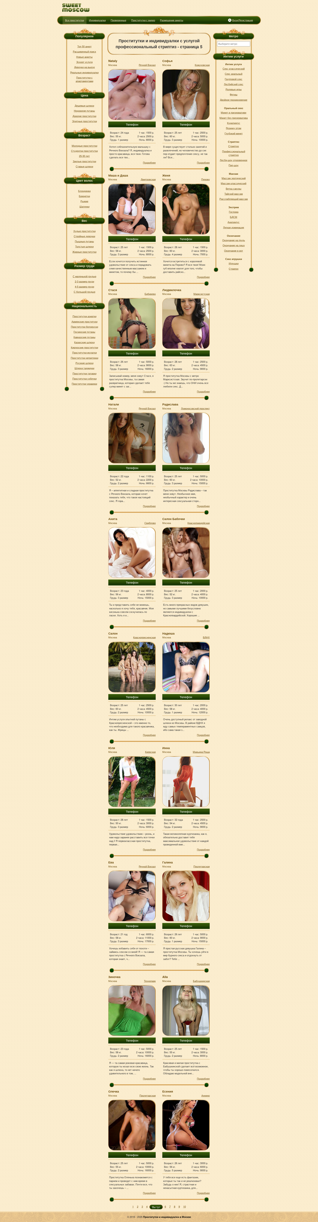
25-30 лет (84, 156)
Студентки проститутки (84, 151)
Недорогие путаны (84, 110)
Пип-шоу (233, 165)
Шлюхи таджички (84, 368)
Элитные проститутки (84, 121)
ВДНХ (206, 637)
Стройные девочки (84, 236)
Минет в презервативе (233, 112)
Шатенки (84, 206)
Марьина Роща (201, 752)
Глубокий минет (234, 133)
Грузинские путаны (84, 332)
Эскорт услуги (84, 62)
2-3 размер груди (84, 281)
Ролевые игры (234, 89)
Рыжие (84, 201)
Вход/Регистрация (242, 20)
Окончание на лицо (234, 245)
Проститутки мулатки (84, 352)
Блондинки (84, 191)
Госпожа (233, 212)
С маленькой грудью (84, 276)
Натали (113, 404)
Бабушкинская (201, 981)
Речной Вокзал (147, 65)
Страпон (233, 268)
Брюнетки (84, 196)
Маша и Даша (118, 175)
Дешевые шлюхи (84, 105)
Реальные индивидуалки (84, 72)
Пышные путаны (84, 241)
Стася (112, 290)
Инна (166, 748)
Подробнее (149, 162)
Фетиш (233, 94)
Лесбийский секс (233, 84)
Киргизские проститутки (84, 347)
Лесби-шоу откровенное (233, 160)
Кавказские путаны (84, 337)
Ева (111, 862)
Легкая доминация (233, 227)
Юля (111, 748)
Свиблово (150, 523)
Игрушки (233, 263)
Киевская (150, 752)
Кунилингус (233, 123)
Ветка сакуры (233, 188)
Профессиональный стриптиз (233, 153)
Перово (205, 179)
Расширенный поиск (84, 51)
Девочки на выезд (84, 67)
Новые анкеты (84, 57)
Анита (112, 519)
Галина (167, 862)
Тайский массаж (233, 193)
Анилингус (233, 222)
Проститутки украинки (84, 383)
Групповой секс (233, 79)
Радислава (170, 404)
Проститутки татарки (84, 373)
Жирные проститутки (84, 251)
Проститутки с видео (143, 20)
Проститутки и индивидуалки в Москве (167, 1217)
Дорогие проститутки (84, 116)
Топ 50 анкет (84, 46)
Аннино (205, 1095)
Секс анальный (233, 73)
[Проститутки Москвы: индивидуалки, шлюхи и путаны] (76, 7)
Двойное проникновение (233, 99)
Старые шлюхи (84, 166)
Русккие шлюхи (84, 363)
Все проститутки (74, 20)
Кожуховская (202, 65)
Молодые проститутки (84, 145)
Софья (167, 61)
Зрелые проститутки (84, 161)
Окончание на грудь (233, 240)
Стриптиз (233, 146)
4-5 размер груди (84, 286)
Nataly (112, 61)
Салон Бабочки (173, 519)
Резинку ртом (233, 128)
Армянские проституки (84, 321)
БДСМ (233, 217)
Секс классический (234, 68)
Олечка (113, 1091)
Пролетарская (201, 866)
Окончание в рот (233, 250)
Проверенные (118, 20)
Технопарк (150, 981)
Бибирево (150, 294)
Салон (113, 633)
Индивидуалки (97, 20)
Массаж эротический (234, 178)
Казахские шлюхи (84, 342)
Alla (165, 977)
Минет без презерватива (233, 118)
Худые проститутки (84, 231)
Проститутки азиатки (84, 316)
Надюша (168, 633)
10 (184, 1206)
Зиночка (114, 977)
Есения (167, 1091)
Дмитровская (148, 179)
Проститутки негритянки (84, 358)
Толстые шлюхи (84, 246)
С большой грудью (84, 291)
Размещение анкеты (171, 20)
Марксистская (201, 294)
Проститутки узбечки (84, 378)
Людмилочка (171, 290)
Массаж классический (233, 183)
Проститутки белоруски (84, 326)
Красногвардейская (198, 523)
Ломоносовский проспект (195, 408)
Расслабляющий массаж (233, 199)
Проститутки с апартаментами (84, 79)
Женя (166, 175)
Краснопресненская (144, 637)
